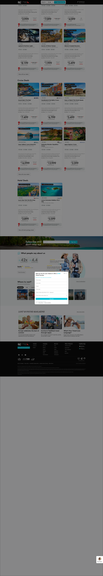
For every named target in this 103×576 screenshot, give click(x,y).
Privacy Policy (41, 302)
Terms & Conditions (48, 302)
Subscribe (51, 298)
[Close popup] (66, 273)
